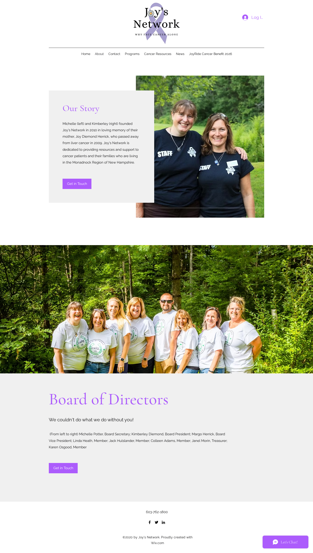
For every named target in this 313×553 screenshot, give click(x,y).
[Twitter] (156, 522)
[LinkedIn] (163, 522)
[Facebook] (149, 522)
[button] (63, 468)
